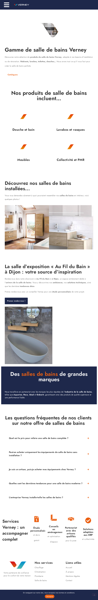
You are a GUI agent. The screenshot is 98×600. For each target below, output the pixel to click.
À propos (70, 571)
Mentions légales (73, 576)
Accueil (69, 567)
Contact (69, 580)
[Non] (94, 595)
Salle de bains (41, 580)
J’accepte (49, 596)
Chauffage (39, 567)
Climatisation (40, 571)
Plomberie (39, 576)
